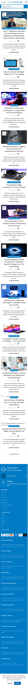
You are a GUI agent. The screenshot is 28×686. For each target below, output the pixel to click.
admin (12, 41)
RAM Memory (20, 611)
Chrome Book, (14, 557)
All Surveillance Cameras (7, 587)
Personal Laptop (11, 555)
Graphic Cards (12, 611)
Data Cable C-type (18, 546)
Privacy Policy (4, 507)
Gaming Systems (15, 620)
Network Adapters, (18, 652)
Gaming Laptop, (22, 557)
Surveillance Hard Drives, (18, 664)
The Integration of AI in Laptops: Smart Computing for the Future (14, 223)
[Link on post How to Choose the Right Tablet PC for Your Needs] (14, 62)
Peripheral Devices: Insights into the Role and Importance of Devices (14, 148)
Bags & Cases (4, 566)
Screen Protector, (20, 566)
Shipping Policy (4, 502)
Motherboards (14, 609)
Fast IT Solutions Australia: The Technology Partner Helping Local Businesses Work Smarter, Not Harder (14, 34)
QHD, (9, 598)
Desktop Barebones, (6, 621)
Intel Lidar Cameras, (15, 589)
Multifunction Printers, (15, 643)
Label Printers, (5, 643)
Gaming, (3, 600)
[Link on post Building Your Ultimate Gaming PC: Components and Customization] (14, 98)
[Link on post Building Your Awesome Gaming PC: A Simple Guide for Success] (14, 291)
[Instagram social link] (6, 530)
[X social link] (4, 530)
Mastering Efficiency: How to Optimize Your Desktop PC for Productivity (14, 375)
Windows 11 (11, 630)
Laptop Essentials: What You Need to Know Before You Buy (14, 431)
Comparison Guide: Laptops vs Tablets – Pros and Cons (14, 340)
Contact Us (3, 495)
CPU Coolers (4, 611)
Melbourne (3, 520)
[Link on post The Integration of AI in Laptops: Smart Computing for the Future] (14, 211)
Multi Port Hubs (19, 578)
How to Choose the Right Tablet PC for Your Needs (14, 73)
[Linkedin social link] (8, 530)
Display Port (4, 577)
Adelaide (3, 522)
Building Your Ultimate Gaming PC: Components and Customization (14, 110)
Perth (2, 525)
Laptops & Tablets (14, 69)
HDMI (23, 577)
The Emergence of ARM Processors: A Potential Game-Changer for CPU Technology (14, 263)
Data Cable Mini (9, 546)
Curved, (20, 598)
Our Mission (4, 497)
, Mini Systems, (23, 620)
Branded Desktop (5, 620)
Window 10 (4, 630)
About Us (3, 492)
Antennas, (17, 654)
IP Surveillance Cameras (20, 587)
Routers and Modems (6, 652)
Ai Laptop (3, 555)
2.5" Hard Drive (5, 663)
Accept (17, 683)
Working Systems (16, 621)
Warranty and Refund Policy (7, 505)
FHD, (6, 598)
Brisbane (3, 515)
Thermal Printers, (19, 641)
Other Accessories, (6, 568)
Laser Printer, (11, 641)
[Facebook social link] (2, 530)
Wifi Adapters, (10, 654)
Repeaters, (22, 654)
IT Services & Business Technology (12, 28)
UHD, (12, 598)
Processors (21, 609)
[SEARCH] (25, 6)
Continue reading (14, 52)
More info (10, 683)
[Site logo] (14, 2)
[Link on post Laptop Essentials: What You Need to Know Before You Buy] (14, 424)
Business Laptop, (19, 555)
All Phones (4, 544)
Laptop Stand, (12, 566)
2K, (2, 598)
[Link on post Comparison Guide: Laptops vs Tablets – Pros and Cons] (14, 329)
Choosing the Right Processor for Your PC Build (14, 186)
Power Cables (17, 577)
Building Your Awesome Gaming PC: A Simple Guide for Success (14, 302)
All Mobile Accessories (13, 544)
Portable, (8, 600)
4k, (4, 598)
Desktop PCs (14, 105)
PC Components (5, 609)
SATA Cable (4, 578)
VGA (9, 577)
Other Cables (11, 578)
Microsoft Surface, (5, 557)
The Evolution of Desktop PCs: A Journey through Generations (14, 402)
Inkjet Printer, (4, 641)
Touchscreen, (14, 600)
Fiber (12, 577)
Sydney (2, 517)
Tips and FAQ (4, 500)
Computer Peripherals (14, 143)
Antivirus (16, 630)
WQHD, (16, 598)
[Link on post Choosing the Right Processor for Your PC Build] (14, 175)
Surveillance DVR (5, 589)
